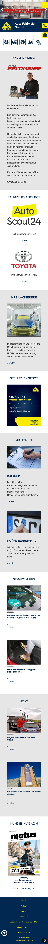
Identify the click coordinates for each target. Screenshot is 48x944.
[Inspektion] (24, 457)
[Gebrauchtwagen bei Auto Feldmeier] (24, 214)
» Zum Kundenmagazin (24, 888)
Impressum (24, 911)
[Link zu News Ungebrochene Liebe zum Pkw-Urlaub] (24, 720)
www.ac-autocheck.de (24, 940)
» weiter (24, 240)
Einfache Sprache (24, 927)
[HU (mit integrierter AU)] (24, 522)
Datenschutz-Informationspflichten (24, 922)
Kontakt (24, 900)
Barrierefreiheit (24, 932)
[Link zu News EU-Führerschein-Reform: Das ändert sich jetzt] (24, 774)
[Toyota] (24, 259)
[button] (3, 9)
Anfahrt (24, 906)
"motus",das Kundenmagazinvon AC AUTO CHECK (24, 880)
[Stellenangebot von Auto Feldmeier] (24, 405)
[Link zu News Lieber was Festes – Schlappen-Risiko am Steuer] (24, 652)
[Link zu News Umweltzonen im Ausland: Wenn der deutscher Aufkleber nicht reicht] (24, 598)
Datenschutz (24, 916)
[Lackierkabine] (24, 320)
